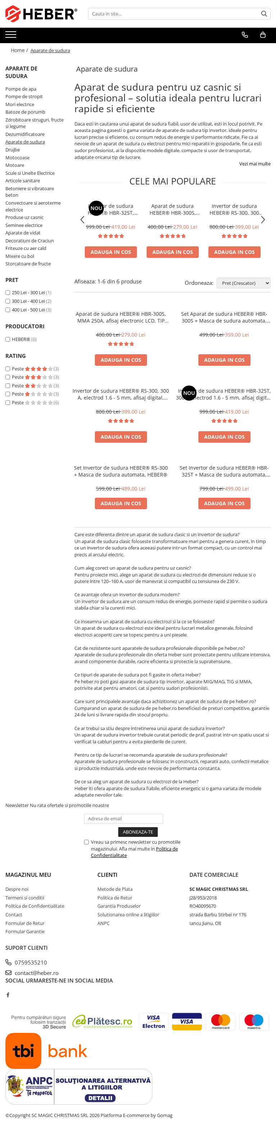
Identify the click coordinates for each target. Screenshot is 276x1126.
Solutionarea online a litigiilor (128, 914)
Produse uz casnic (24, 217)
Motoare (14, 165)
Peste (18, 368)
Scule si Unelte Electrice (30, 173)
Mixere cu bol (19, 256)
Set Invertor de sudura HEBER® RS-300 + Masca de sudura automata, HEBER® (121, 471)
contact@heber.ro (36, 972)
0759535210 (30, 962)
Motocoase (17, 157)
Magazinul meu (28, 874)
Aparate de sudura (25, 141)
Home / (20, 50)
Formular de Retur (25, 923)
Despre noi (16, 889)
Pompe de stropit (24, 96)
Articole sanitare (22, 180)
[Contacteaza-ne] (245, 35)
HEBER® (21, 339)
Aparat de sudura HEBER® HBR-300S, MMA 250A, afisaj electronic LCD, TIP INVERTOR (173, 209)
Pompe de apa (20, 89)
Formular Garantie (25, 931)
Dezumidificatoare (25, 134)
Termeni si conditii (24, 897)
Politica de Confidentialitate (34, 906)
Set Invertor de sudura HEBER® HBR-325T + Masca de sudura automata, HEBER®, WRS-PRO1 (224, 471)
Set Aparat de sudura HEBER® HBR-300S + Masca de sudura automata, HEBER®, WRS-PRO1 (224, 317)
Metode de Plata (115, 889)
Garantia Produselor (119, 906)
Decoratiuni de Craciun (29, 240)
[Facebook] (7, 994)
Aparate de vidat (23, 232)
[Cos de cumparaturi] (263, 35)
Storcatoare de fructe (28, 263)
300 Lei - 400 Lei (28, 301)
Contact (13, 914)
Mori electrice (19, 104)
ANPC (103, 923)
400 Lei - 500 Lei (28, 309)
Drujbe (12, 149)
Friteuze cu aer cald (25, 248)
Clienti (107, 874)
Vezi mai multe (255, 163)
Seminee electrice (23, 225)
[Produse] (11, 36)
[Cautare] (264, 14)
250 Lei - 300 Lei (28, 292)
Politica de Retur (114, 897)
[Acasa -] (41, 13)
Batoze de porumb (25, 112)
